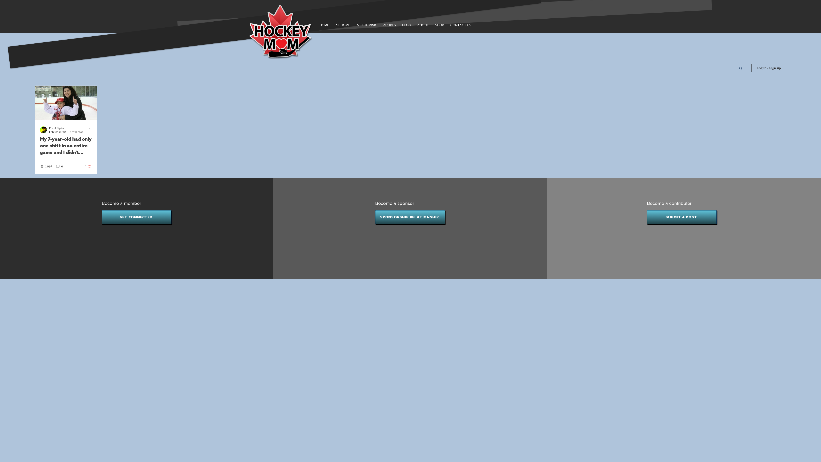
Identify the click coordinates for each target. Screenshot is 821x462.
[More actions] (90, 129)
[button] (423, 25)
